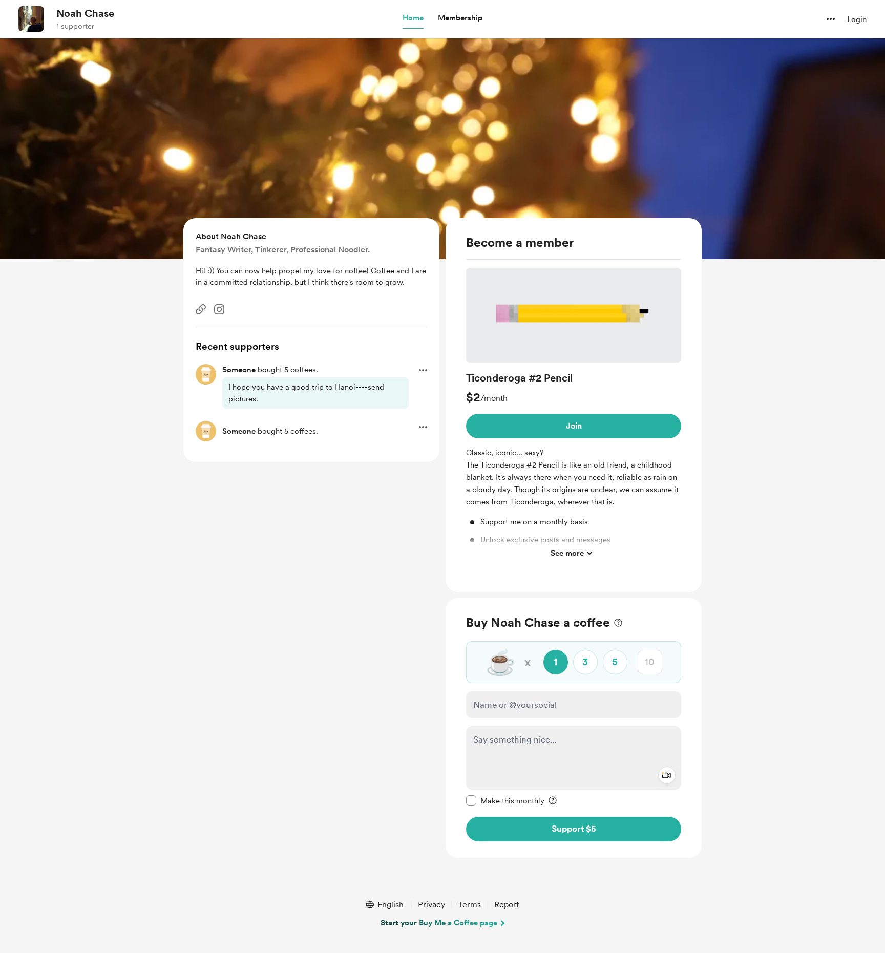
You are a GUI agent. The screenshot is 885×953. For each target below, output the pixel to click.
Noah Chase (85, 13)
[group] (573, 415)
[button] (413, 18)
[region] (574, 405)
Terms (469, 904)
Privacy (431, 904)
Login (857, 19)
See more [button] (567, 552)
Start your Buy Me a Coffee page (439, 922)
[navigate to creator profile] (31, 19)
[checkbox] (505, 800)
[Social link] (201, 309)
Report (506, 904)
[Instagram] (219, 309)
